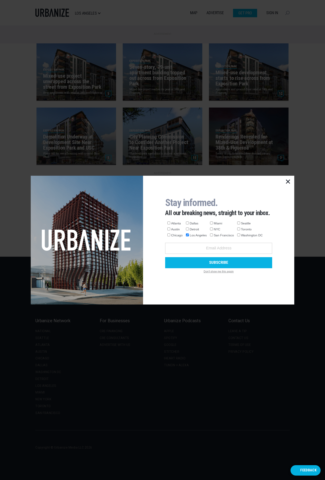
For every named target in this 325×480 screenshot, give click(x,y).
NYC (217, 229)
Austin (175, 229)
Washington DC (252, 235)
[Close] (288, 182)
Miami (218, 223)
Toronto (246, 229)
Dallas (194, 223)
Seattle (246, 223)
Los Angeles (198, 235)
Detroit (194, 229)
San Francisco (224, 235)
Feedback (308, 470)
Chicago (177, 235)
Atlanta (176, 223)
